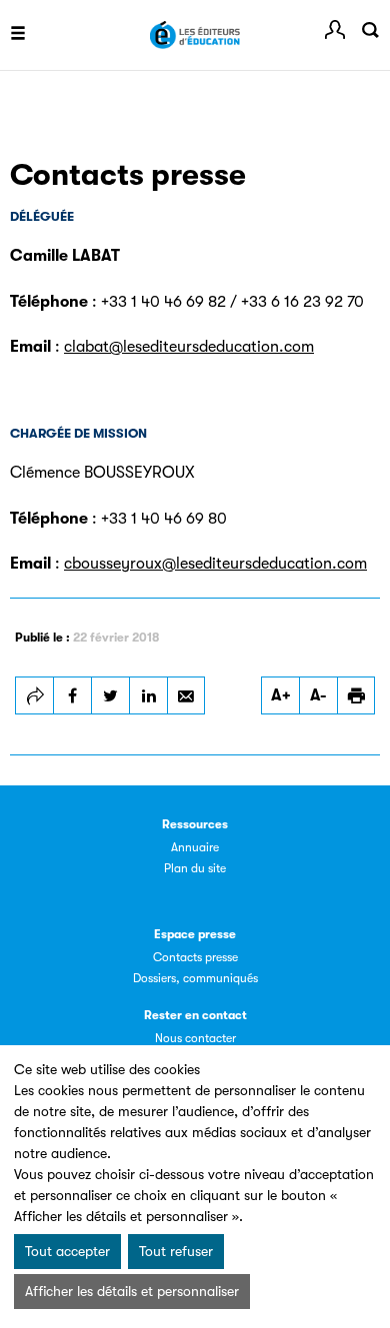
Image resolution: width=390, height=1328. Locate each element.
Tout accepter (67, 1251)
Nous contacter (195, 1038)
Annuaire (195, 847)
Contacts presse (195, 957)
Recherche (370, 30)
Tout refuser (176, 1251)
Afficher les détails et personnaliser (132, 1291)
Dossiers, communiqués (195, 978)
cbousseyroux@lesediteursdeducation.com (215, 564)
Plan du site (195, 868)
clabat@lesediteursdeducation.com (189, 347)
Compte (335, 30)
